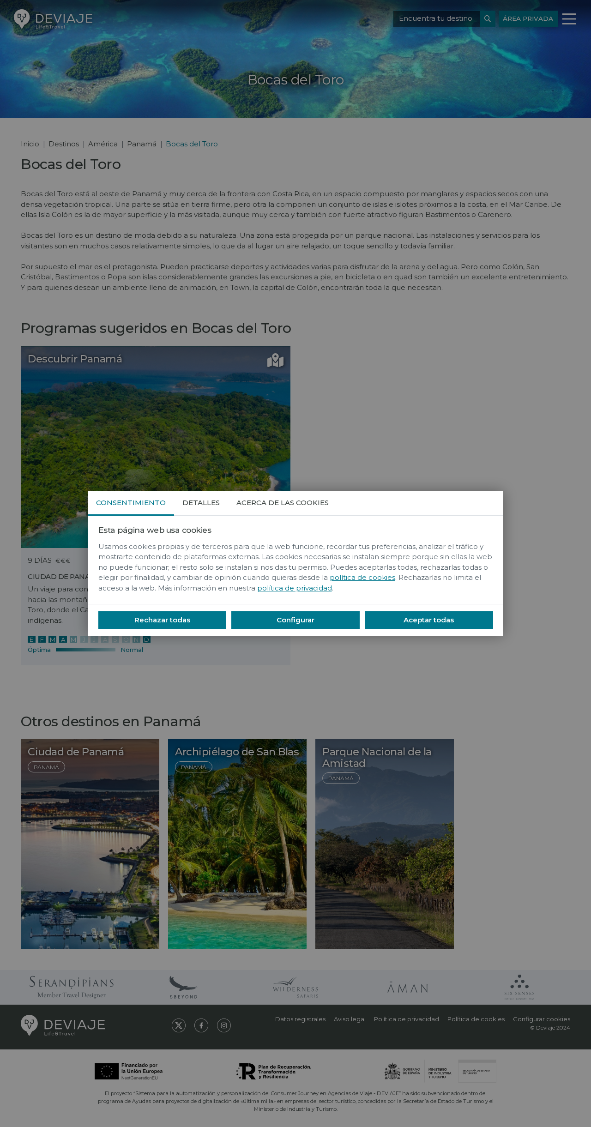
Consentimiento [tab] (131, 502)
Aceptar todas (429, 619)
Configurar (295, 619)
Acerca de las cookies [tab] (282, 502)
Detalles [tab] (201, 502)
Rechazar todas (162, 619)
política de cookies (362, 577)
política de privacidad (294, 588)
